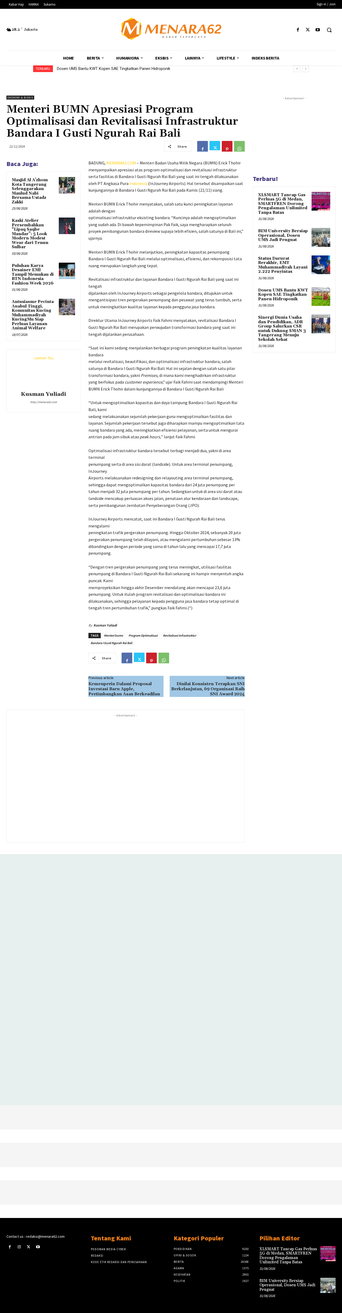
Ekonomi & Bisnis (20, 97)
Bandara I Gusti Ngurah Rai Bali (111, 643)
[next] (305, 68)
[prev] (297, 68)
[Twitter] (308, 30)
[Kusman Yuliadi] (44, 371)
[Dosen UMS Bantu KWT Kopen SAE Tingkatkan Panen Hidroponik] (321, 296)
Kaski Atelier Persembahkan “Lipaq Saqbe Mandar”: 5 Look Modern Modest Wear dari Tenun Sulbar (30, 234)
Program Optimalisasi (143, 635)
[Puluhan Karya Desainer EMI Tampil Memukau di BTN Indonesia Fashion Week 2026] (67, 271)
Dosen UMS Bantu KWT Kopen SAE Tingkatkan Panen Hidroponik (113, 68)
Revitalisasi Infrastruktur (179, 635)
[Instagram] (19, 1247)
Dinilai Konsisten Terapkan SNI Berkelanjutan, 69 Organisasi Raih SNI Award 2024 (208, 689)
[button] (329, 29)
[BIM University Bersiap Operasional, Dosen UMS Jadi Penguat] (321, 237)
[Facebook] (297, 30)
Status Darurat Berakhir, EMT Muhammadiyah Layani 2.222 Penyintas (283, 265)
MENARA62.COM (121, 162)
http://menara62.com (43, 402)
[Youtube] (317, 30)
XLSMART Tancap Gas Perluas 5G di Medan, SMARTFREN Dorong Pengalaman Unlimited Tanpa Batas (282, 203)
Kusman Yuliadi (43, 394)
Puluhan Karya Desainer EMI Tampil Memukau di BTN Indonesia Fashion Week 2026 (33, 274)
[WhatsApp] (239, 146)
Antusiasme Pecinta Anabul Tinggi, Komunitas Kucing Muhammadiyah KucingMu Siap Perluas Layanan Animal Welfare (33, 315)
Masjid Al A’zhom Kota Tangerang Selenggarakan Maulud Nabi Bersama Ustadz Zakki (30, 191)
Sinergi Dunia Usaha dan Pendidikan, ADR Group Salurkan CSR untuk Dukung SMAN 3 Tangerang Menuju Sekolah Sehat (282, 328)
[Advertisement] (125, 777)
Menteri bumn (113, 635)
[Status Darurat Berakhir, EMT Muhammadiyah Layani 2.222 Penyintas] (321, 264)
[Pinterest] (227, 146)
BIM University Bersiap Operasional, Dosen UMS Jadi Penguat (283, 235)
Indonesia (138, 183)
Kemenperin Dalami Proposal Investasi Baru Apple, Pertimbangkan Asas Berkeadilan (124, 689)
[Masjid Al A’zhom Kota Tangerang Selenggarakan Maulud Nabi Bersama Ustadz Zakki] (67, 185)
